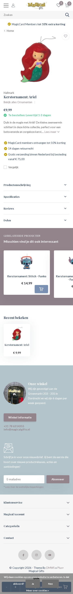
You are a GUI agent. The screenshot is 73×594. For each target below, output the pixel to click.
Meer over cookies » (37, 590)
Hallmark (9, 92)
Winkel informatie (20, 417)
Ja (33, 583)
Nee (50, 583)
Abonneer (58, 479)
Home (10, 30)
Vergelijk (13, 167)
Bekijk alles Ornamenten (18, 102)
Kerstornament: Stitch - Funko (26, 276)
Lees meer (50, 131)
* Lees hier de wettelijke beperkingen (24, 486)
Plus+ (60, 567)
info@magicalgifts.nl (17, 429)
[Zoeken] (67, 15)
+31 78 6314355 (14, 426)
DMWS (50, 567)
